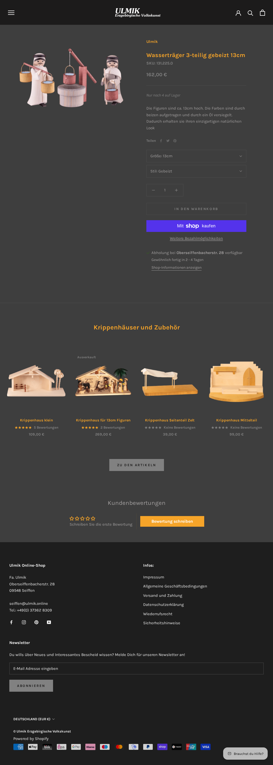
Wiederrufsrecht (157, 613)
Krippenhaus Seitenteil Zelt (170, 420)
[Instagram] (24, 622)
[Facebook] (161, 140)
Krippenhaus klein (36, 420)
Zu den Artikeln (136, 465)
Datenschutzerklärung (163, 604)
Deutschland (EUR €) (31, 719)
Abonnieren (31, 686)
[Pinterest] (174, 140)
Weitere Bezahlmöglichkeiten (196, 238)
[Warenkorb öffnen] (262, 13)
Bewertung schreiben (172, 521)
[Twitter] (168, 140)
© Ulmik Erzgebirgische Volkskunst (42, 731)
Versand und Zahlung (162, 595)
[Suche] (250, 12)
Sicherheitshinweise (161, 623)
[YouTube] (49, 622)
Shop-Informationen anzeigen (176, 267)
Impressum (153, 577)
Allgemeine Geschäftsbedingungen (175, 586)
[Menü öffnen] (11, 12)
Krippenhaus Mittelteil (236, 420)
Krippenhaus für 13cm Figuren (103, 420)
